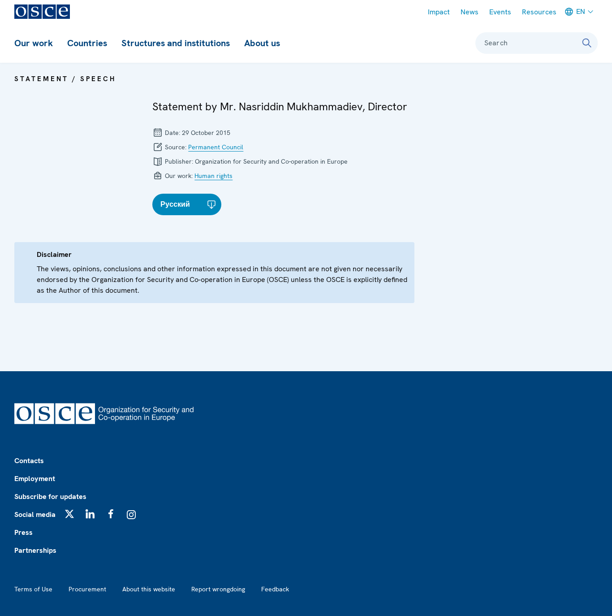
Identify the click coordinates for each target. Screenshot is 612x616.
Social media (35, 514)
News (469, 12)
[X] (69, 514)
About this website (148, 589)
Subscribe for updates (50, 496)
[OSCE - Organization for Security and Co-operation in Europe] (42, 11)
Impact (439, 12)
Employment (34, 478)
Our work (33, 43)
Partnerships (35, 550)
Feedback (275, 589)
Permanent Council (215, 147)
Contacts (29, 460)
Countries (87, 43)
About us (262, 43)
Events (500, 12)
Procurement (87, 589)
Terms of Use (33, 589)
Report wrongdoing (218, 589)
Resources (539, 12)
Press (23, 532)
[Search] (587, 43)
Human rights (213, 176)
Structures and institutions (175, 43)
